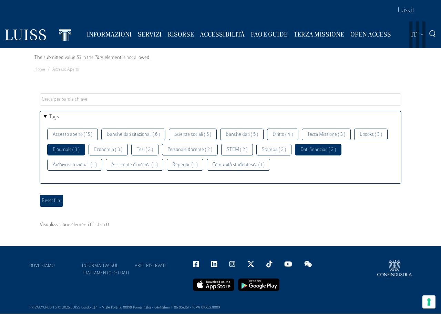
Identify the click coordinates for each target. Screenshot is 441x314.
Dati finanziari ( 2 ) (318, 149)
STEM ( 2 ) (237, 149)
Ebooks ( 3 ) (371, 134)
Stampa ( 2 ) (274, 149)
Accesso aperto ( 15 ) (72, 134)
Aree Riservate (151, 266)
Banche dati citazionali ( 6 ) (133, 134)
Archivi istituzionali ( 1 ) (75, 165)
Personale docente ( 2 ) (189, 149)
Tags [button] (54, 117)
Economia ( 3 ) (108, 149)
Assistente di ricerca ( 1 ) (134, 165)
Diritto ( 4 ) (283, 134)
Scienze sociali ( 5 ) (192, 134)
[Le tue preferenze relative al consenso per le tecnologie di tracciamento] (428, 301)
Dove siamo (42, 266)
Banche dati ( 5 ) (242, 134)
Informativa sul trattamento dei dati (105, 269)
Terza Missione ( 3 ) (326, 134)
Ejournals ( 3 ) (66, 149)
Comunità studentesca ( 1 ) (238, 165)
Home (39, 70)
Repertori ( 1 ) (185, 165)
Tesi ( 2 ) (145, 149)
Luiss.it (406, 11)
